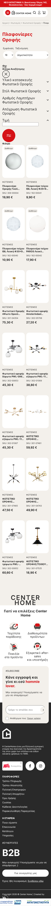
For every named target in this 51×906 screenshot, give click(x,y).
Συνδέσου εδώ (35, 881)
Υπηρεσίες (8, 835)
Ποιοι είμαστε (9, 822)
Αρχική (5, 23)
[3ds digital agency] (5, 897)
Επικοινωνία (8, 826)
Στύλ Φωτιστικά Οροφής (21, 91)
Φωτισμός (16, 23)
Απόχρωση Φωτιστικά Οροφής (19, 111)
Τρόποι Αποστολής (12, 785)
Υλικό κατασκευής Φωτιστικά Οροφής (17, 82)
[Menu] (7, 12)
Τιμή (5, 120)
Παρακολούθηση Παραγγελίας (18, 811)
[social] (30, 765)
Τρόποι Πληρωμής (12, 781)
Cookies (6, 802)
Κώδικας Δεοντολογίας (14, 806)
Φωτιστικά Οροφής (32, 23)
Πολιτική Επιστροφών (14, 789)
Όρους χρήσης (34, 718)
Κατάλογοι (7, 831)
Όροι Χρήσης (9, 798)
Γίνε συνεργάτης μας (25, 873)
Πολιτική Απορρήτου (13, 793)
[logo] (21, 12)
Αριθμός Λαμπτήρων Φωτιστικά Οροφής (18, 100)
